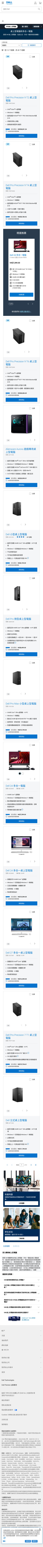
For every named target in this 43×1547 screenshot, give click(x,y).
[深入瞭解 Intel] (14, 1318)
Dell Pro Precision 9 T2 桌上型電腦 (21, 99)
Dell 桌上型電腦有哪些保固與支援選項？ (16, 1312)
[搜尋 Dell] (39, 9)
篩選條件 (33, 45)
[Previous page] (12, 1165)
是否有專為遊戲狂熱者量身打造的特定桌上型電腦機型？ (20, 1293)
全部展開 (6, 1246)
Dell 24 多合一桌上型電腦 (19, 870)
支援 (3, 1336)
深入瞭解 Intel (25, 1320)
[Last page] (35, 1165)
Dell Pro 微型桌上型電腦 (18, 619)
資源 (3, 1372)
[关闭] (40, 1529)
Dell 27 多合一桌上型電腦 (19, 952)
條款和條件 (6, 1400)
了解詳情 (21, 1238)
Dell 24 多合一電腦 (18, 255)
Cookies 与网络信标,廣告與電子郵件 (14, 1415)
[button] (35, 3)
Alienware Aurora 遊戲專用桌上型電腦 (21, 451)
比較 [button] (33, 57)
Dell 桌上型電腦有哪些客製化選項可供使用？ (18, 1307)
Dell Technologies (8, 1380)
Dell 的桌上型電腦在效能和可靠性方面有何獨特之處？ (19, 1286)
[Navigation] (2, 3)
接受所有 (34, 1541)
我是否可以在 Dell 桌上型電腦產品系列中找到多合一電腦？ (20, 1301)
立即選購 (21, 1203)
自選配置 (21, 294)
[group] (21, 269)
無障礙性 (5, 1424)
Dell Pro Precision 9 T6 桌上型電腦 (21, 363)
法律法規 (5, 1420)
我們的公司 (6, 1362)
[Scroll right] (41, 27)
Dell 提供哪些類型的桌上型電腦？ (14, 1280)
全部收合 (16, 1246)
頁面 (17, 1165)
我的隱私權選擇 (7, 1410)
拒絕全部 (28, 1541)
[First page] (7, 1165)
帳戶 (3, 1331)
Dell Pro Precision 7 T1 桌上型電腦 (21, 1036)
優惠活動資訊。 (25, 312)
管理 (4, 1541)
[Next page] (30, 1165)
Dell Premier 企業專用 (9, 1385)
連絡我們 (5, 1340)
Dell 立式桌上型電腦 (16, 1120)
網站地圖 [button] (5, 1345)
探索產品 (21, 136)
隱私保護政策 (6, 1405)
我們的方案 (6, 1358)
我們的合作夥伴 (7, 1367)
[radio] (20, 773)
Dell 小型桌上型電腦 (16, 534)
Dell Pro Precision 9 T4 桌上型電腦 (21, 187)
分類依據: (5, 42)
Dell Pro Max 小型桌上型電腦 (21, 703)
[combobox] (21, 9)
